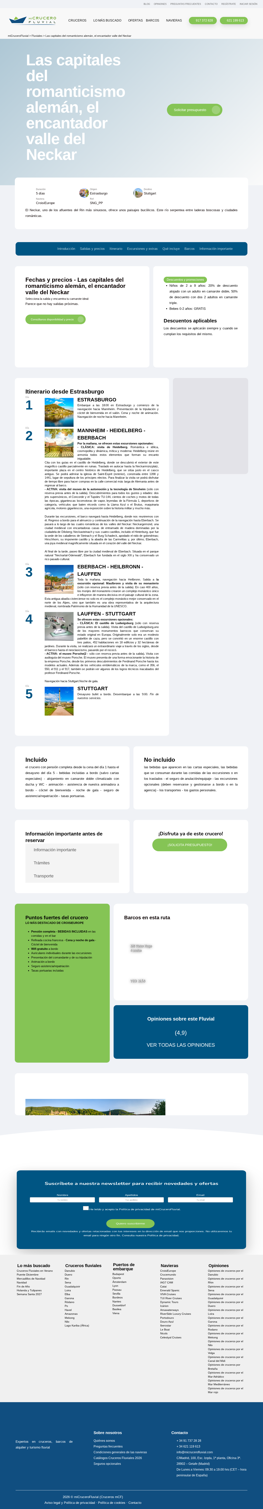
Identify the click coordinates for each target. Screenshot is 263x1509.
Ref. (92, 199)
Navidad (22, 1282)
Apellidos (131, 1195)
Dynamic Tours (169, 1302)
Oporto (116, 1277)
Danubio (70, 1270)
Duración (41, 189)
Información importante (216, 249)
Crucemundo (168, 1274)
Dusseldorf (119, 1305)
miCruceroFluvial (17, 35)
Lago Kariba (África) (77, 1325)
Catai (163, 1286)
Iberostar (165, 1325)
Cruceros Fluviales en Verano (35, 1270)
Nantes (116, 1301)
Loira (68, 1290)
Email (201, 1195)
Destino (148, 189)
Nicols (164, 1333)
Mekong (70, 1317)
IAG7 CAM (166, 1282)
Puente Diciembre (28, 1274)
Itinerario (116, 249)
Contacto (134, 1503)
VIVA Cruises (168, 1294)
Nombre (62, 1195)
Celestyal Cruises (170, 1337)
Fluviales (37, 35)
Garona (69, 1298)
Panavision (166, 1278)
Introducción (66, 249)
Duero (68, 1274)
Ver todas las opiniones (181, 1045)
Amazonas (71, 1313)
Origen (93, 189)
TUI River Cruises (171, 1298)
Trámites (42, 862)
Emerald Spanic (169, 1290)
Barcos (189, 249)
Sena (68, 1282)
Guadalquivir (72, 1286)
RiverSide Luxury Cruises (175, 1313)
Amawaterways (169, 1310)
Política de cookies (111, 1503)
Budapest (118, 1274)
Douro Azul (166, 1321)
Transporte (44, 876)
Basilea (116, 1309)
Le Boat (165, 1329)
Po (66, 1306)
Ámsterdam (119, 1282)
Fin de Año (23, 1286)
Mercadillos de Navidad (31, 1278)
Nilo (67, 1321)
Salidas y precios (92, 249)
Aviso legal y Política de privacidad (69, 1503)
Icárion (164, 1306)
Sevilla (116, 1293)
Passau (116, 1289)
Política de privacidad (134, 1209)
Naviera (40, 199)
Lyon (115, 1285)
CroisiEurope (168, 1270)
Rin (67, 1278)
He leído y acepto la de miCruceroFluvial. (135, 1209)
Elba (67, 1294)
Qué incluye (171, 249)
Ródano (69, 1302)
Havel (68, 1310)
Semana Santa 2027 (29, 1294)
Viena (115, 1313)
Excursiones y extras (142, 249)
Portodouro (167, 1317)
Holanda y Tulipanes (29, 1290)
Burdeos (117, 1297)
